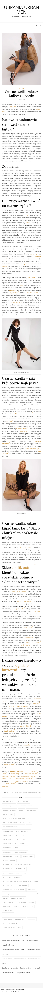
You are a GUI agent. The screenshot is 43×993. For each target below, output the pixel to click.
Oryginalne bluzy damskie (13, 890)
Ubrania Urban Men (21, 9)
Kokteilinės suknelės (21, 781)
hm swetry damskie (10, 827)
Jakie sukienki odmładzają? (14, 839)
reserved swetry (18, 898)
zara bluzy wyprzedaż (12, 927)
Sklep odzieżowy (25, 547)
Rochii (4, 774)
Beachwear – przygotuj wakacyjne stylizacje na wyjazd (21, 968)
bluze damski (23, 802)
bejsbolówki (14, 292)
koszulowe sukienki (11, 856)
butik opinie (21, 591)
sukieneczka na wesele (23, 414)
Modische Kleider (8, 776)
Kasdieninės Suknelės (24, 779)
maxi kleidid (10, 784)
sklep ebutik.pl (9, 902)
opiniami (36, 704)
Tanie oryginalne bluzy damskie (16, 915)
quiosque (31, 890)
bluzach (12, 290)
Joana (6, 792)
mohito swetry (9, 885)
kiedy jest (12, 107)
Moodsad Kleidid (30, 774)
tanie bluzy (8, 910)
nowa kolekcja (9, 765)
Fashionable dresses (28, 776)
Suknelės (33, 771)
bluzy (22, 285)
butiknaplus (8, 814)
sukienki (6, 906)
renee (5, 898)
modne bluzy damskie (11, 877)
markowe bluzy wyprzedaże (14, 869)
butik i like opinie (24, 601)
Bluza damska (8, 802)
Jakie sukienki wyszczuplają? (14, 843)
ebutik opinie (22, 567)
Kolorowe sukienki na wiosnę (15, 852)
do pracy (33, 254)
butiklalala (31, 810)
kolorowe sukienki (10, 848)
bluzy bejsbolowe (10, 806)
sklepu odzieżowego (32, 448)
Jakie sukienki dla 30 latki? (14, 835)
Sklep (14, 591)
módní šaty (15, 774)
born (21, 810)
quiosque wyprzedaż (30, 894)
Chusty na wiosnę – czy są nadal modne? (16, 973)
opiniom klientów (26, 726)
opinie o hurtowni (15, 667)
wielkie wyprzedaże (11, 923)
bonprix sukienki (27, 806)
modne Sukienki (16, 771)
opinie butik (19, 609)
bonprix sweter (9, 810)
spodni (4, 266)
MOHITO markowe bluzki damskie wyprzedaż (20, 881)
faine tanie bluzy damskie (13, 822)
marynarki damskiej (28, 264)
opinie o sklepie (33, 642)
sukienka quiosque (26, 902)
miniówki (9, 421)
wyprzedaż (26, 745)
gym (29, 822)
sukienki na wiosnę (21, 906)
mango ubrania (9, 860)
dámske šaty (7, 779)
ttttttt (31, 919)
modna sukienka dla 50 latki (14, 873)
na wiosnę (23, 885)
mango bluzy (28, 856)
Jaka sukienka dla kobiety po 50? (16, 831)
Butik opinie (25, 645)
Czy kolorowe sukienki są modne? (16, 818)
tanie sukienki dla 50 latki (13, 919)
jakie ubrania (29, 638)
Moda (21, 88)
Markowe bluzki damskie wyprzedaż (17, 864)
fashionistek (24, 431)
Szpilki (28, 223)
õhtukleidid (5, 786)
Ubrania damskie (32, 292)
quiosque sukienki (10, 894)
